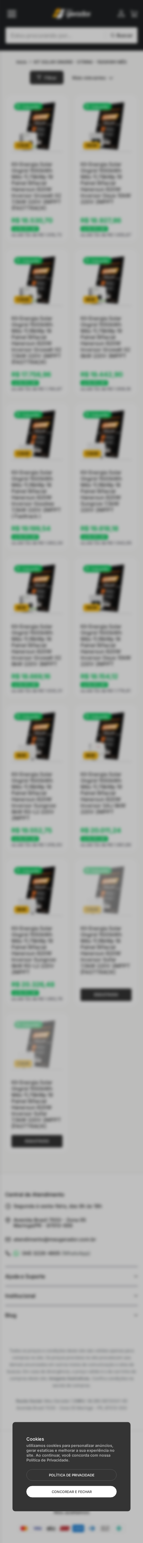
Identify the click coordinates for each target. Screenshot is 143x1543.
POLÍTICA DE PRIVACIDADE (71, 1475)
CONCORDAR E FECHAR (72, 1492)
